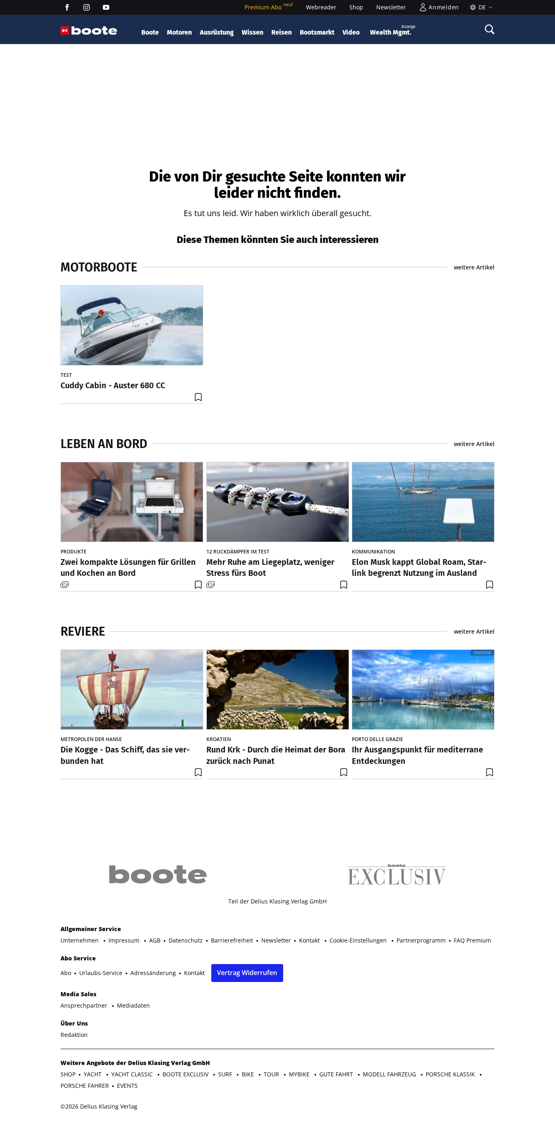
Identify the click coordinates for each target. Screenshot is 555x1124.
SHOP (68, 1074)
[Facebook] (67, 7)
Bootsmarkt (317, 32)
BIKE (249, 1074)
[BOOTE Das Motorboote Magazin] (94, 30)
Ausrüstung (217, 32)
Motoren (179, 32)
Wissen (252, 32)
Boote (150, 32)
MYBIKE (300, 1074)
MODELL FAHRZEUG (390, 1074)
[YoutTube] (106, 7)
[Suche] (489, 29)
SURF (226, 1074)
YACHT (93, 1074)
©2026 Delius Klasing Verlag (99, 1106)
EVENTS (127, 1085)
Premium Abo (269, 7)
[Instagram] (86, 7)
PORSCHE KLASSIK (451, 1074)
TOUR (272, 1074)
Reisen (281, 32)
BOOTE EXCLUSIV (186, 1074)
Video (351, 32)
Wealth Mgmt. (392, 30)
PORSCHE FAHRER (85, 1085)
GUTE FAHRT (337, 1074)
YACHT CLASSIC (132, 1074)
